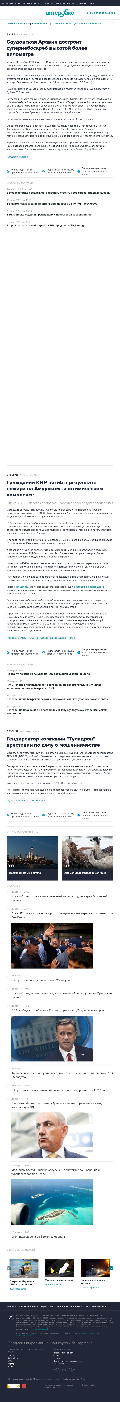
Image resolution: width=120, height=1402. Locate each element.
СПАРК (11, 1355)
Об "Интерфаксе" (31, 3)
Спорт (49, 23)
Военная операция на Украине (93, 1282)
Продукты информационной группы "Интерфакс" (51, 1343)
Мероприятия (99, 1306)
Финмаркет (82, 3)
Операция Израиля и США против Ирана (22, 1283)
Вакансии (62, 1306)
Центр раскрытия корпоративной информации (67, 1362)
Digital (75, 23)
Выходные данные (51, 1388)
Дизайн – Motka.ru (89, 1385)
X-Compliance (13, 1358)
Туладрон (20, 800)
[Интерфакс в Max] (73, 1370)
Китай (72, 638)
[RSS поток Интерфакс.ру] (68, 1370)
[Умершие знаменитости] (59, 1276)
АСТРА (11, 1366)
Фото (100, 23)
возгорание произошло (87, 586)
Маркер (11, 1364)
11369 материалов (90, 1287)
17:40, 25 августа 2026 (29, 731)
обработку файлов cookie (39, 1329)
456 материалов (53, 1284)
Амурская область (17, 638)
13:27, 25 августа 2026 (29, 475)
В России (20, 23)
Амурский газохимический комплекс (47, 638)
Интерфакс (60, 13)
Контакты (12, 1306)
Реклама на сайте (80, 1306)
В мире (29, 23)
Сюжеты (92, 23)
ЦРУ (10, 366)
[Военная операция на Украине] (95, 1276)
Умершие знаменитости (59, 1280)
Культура (57, 23)
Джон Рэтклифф (23, 366)
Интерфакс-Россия (65, 3)
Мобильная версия (11, 3)
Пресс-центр (48, 1306)
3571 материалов (18, 1289)
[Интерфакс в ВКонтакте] (64, 1370)
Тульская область (36, 800)
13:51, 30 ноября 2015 (25, 34)
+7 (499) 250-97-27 (23, 1336)
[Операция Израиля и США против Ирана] (24, 1277)
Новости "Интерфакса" (63, 1353)
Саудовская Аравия (18, 156)
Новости (83, 23)
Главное (11, 23)
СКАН (56, 1355)
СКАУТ (11, 1361)
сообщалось (21, 586)
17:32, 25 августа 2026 (26, 243)
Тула (10, 800)
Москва (67, 23)
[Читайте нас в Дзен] (55, 1370)
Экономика (39, 23)
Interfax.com (47, 3)
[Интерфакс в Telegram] (60, 1370)
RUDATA (57, 1358)
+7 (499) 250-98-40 (86, 1333)
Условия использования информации (59, 1385)
